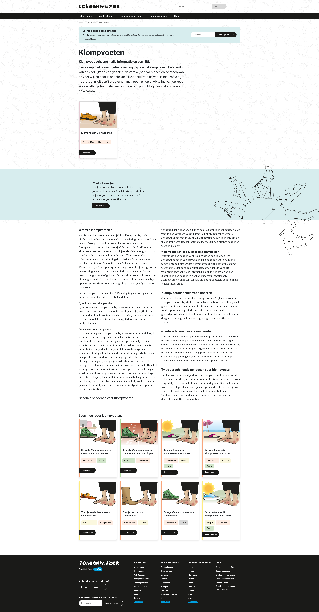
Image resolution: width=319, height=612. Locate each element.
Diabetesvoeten (140, 575)
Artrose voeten (140, 567)
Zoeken (218, 6)
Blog (176, 16)
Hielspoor (138, 594)
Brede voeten (139, 571)
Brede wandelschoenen (225, 575)
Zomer (168, 466)
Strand (209, 466)
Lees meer (86, 153)
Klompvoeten (103, 142)
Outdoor (191, 587)
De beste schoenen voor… (131, 16)
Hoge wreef (138, 598)
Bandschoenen (89, 523)
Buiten (191, 571)
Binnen (191, 567)
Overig (183, 523)
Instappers (165, 583)
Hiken (190, 583)
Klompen (164, 587)
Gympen (210, 523)
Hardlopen (128, 461)
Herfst (191, 579)
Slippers (184, 461)
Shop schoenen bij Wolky (226, 567)
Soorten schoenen (159, 16)
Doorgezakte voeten (142, 579)
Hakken (164, 579)
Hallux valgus (139, 590)
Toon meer (138, 602)
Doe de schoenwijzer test (91, 587)
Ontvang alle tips (224, 35)
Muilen (164, 598)
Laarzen (143, 523)
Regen (191, 590)
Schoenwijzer (85, 16)
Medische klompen (169, 594)
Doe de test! (100, 206)
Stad (190, 594)
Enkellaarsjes (166, 571)
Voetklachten (105, 16)
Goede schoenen (141, 587)
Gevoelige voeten (141, 583)
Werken (101, 461)
